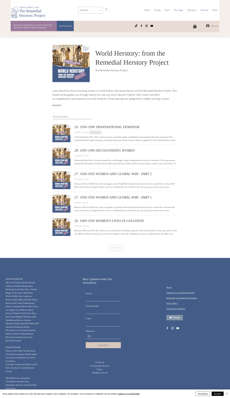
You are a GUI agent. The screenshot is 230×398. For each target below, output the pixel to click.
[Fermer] (226, 394)
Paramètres (203, 393)
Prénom (89, 293)
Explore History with (29, 7)
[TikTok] (136, 25)
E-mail (88, 318)
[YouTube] (151, 25)
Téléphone (90, 331)
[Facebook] (141, 25)
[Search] (106, 9)
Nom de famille (92, 306)
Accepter (217, 393)
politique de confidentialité (129, 393)
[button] (192, 10)
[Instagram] (146, 25)
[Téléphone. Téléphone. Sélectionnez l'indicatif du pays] (90, 336)
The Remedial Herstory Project (32, 13)
